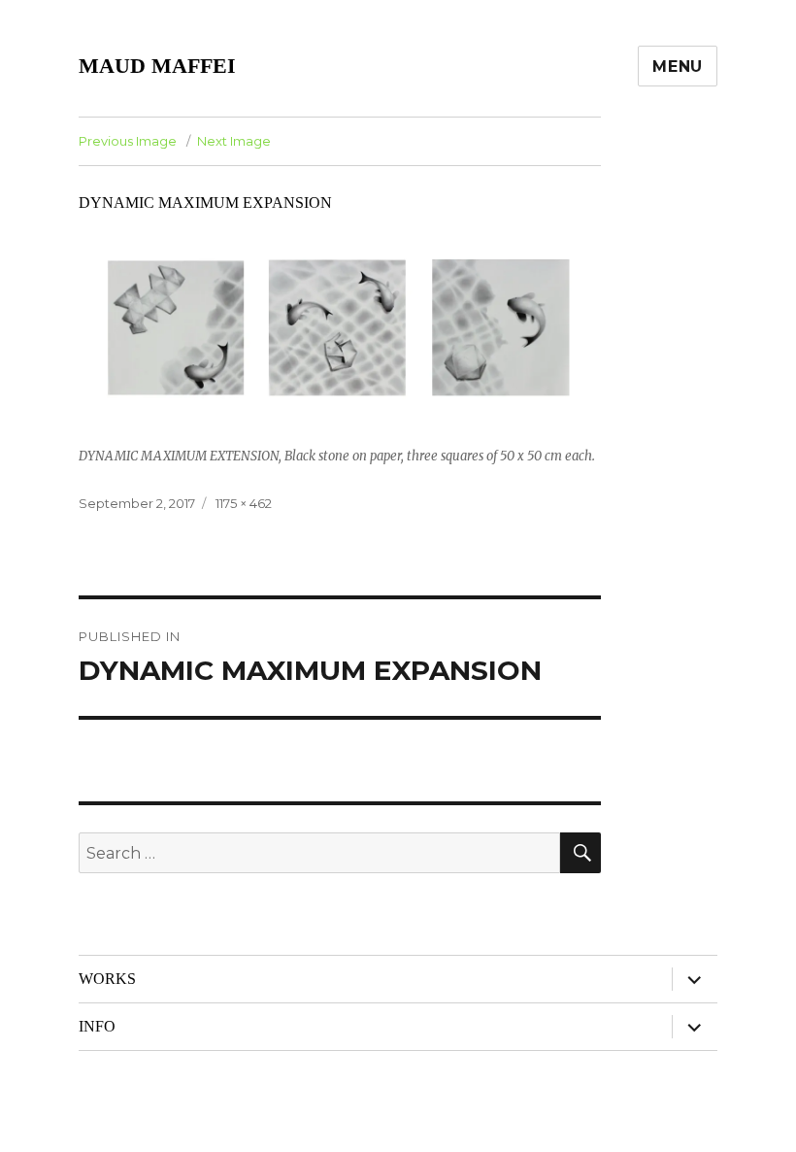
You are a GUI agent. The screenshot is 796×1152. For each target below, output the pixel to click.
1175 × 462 (244, 503)
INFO (97, 1026)
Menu (677, 66)
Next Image (234, 141)
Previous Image (128, 141)
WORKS (107, 978)
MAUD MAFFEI (157, 65)
